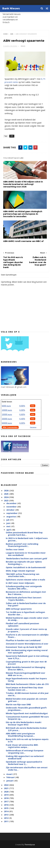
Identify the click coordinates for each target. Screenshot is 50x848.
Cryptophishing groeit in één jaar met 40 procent (26, 662)
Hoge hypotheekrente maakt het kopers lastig (26, 679)
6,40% (22, 419)
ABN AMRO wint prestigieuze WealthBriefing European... (20, 734)
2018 (6, 798)
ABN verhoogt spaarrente (19, 609)
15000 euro (7, 414)
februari (10, 777)
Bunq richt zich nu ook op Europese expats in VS (27, 740)
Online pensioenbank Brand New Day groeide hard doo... (24, 533)
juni (8, 523)
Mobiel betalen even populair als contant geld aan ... (26, 699)
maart (9, 774)
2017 (6, 801)
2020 (6, 791)
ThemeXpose (29, 844)
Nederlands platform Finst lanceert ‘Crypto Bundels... (23, 598)
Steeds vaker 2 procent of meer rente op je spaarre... (26, 630)
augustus (11, 516)
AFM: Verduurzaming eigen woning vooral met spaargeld (27, 651)
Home (5, 34)
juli (8, 520)
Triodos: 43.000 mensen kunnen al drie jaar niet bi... (27, 694)
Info (32, 406)
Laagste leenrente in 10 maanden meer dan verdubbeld (26, 553)
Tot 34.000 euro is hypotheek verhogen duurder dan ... (25, 613)
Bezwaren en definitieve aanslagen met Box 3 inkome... (26, 593)
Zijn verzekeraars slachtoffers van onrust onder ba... (27, 768)
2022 (6, 785)
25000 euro (7, 419)
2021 (6, 788)
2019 (6, 795)
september (12, 513)
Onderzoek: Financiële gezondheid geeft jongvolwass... (26, 708)
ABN (11, 34)
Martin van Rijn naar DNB (18, 704)
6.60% (22, 414)
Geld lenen (7, 402)
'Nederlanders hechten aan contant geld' (26, 558)
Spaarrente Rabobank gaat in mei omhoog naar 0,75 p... (27, 657)
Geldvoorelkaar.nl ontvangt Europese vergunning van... (24, 751)
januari (10, 780)
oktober (10, 510)
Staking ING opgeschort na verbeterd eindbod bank (24, 757)
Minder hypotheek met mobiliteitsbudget (27, 713)
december (11, 503)
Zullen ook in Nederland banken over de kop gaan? (26, 604)
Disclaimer (33, 427)
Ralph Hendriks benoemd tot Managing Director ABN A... (25, 668)
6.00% (22, 410)
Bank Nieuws (11, 8)
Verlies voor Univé (15, 549)
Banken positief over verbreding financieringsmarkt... (22, 545)
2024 (6, 497)
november (11, 506)
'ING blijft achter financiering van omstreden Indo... (22, 575)
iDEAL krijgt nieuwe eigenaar (20, 570)
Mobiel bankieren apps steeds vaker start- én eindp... (27, 619)
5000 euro (6, 406)
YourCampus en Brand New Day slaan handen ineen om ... (24, 688)
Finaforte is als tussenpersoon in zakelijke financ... (27, 635)
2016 (6, 805)
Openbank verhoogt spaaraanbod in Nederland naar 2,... (24, 762)
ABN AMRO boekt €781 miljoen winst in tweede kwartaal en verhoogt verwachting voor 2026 (23, 184)
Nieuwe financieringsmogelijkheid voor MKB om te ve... (25, 674)
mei (8, 526)
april (8, 529)
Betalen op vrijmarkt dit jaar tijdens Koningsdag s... (24, 562)
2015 (6, 808)
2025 (6, 494)
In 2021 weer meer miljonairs (20, 583)
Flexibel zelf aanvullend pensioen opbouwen (22, 624)
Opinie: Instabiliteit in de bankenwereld (25, 567)
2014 (6, 811)
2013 (6, 814)
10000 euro (7, 410)
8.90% (22, 406)
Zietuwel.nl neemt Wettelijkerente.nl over (27, 643)
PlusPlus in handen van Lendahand (23, 640)
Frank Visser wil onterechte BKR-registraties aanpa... (22, 746)
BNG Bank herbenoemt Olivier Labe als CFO (27, 684)
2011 (6, 821)
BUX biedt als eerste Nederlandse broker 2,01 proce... (26, 729)
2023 (6, 500)
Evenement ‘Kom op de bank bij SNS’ (24, 647)
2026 (6, 490)
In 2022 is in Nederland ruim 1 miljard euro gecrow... (27, 539)
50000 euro (7, 423)
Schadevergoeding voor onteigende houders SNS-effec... (24, 587)
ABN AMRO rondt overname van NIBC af (23, 241)
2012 (6, 818)
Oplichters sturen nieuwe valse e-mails (25, 579)
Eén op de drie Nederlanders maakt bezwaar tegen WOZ (23, 723)
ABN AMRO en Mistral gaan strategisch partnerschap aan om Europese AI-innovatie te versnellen (22, 214)
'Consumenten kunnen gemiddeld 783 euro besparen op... (27, 717)
